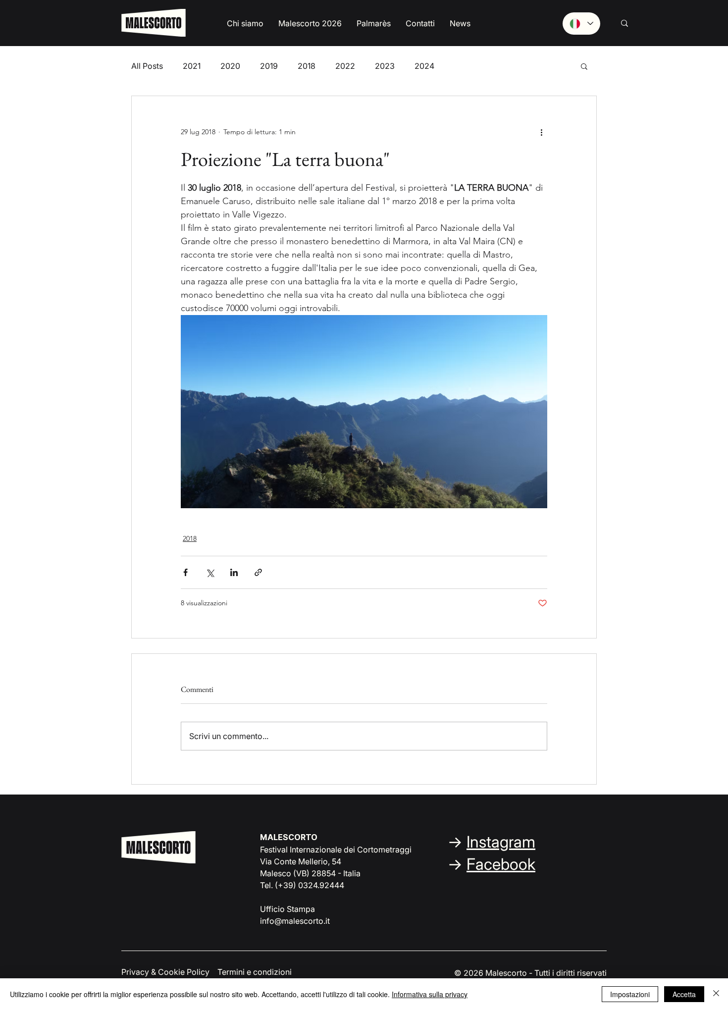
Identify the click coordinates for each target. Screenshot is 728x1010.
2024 (424, 66)
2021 (192, 66)
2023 (385, 66)
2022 (345, 66)
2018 (306, 66)
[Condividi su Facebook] (185, 572)
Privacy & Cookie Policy (165, 972)
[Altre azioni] (541, 132)
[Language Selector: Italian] (581, 23)
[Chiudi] (716, 994)
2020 (230, 66)
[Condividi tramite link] (258, 572)
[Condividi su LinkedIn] (234, 572)
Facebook (501, 864)
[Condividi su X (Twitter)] (209, 572)
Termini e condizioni (254, 972)
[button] (245, 23)
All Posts (147, 66)
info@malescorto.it (295, 921)
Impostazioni (630, 994)
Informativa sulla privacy (430, 994)
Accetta (684, 994)
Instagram (501, 841)
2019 (269, 66)
